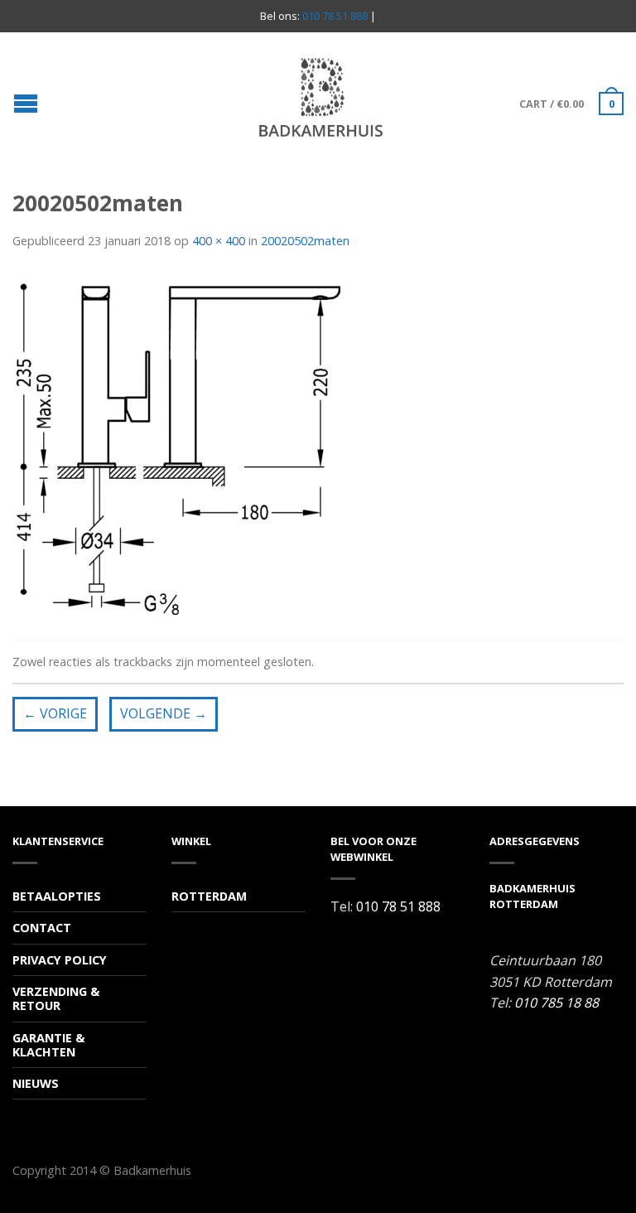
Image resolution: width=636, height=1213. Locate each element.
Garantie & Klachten (48, 1045)
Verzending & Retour (55, 998)
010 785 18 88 (556, 1002)
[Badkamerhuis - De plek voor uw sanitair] (320, 97)
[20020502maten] (178, 447)
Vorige (55, 713)
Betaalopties (56, 896)
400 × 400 (218, 241)
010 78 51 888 (335, 15)
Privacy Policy (59, 960)
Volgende (163, 713)
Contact (41, 927)
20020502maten (305, 241)
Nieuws (35, 1083)
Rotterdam (209, 896)
